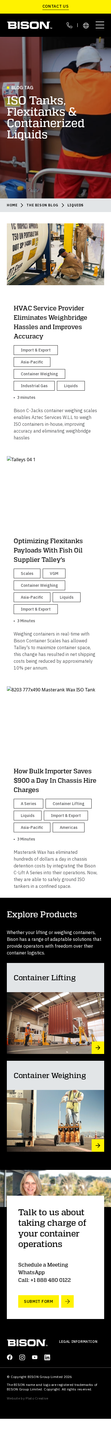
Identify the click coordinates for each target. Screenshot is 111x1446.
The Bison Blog (42, 205)
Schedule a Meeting (43, 1264)
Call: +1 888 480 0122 (44, 1280)
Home (12, 205)
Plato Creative (37, 1398)
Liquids (75, 205)
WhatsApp (31, 1272)
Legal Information (78, 1341)
